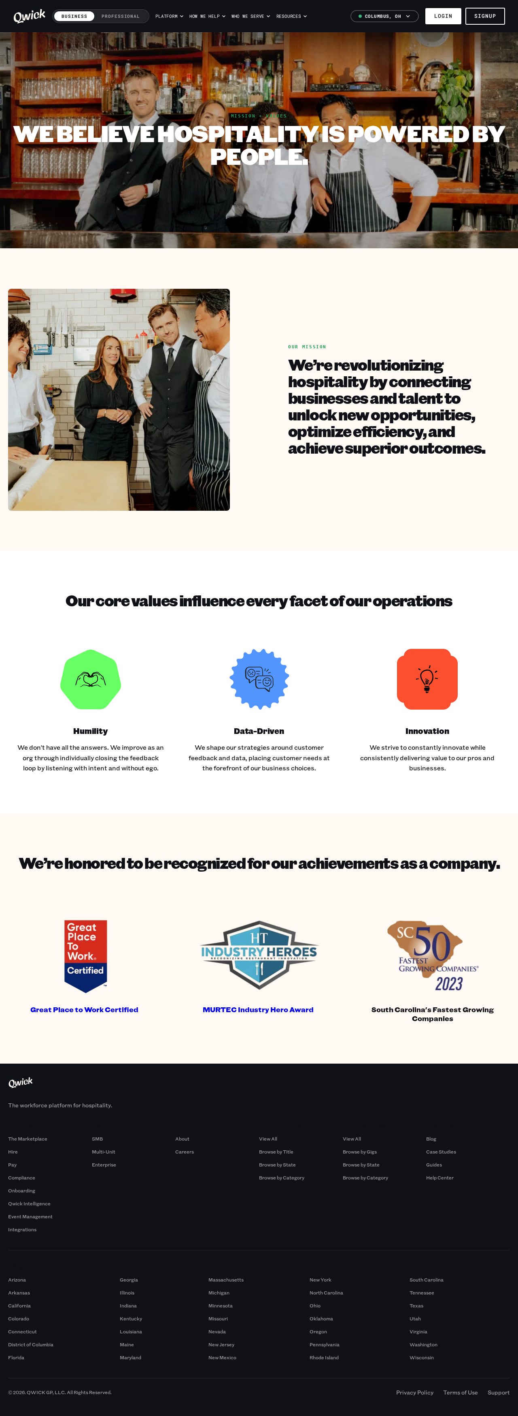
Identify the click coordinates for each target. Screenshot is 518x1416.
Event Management (30, 1216)
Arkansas (19, 1292)
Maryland (130, 1357)
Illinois (127, 1292)
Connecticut (22, 1331)
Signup (485, 15)
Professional (121, 16)
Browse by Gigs (360, 1151)
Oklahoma (321, 1318)
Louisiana (131, 1331)
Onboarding (21, 1190)
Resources (288, 16)
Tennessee (422, 1292)
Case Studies (441, 1151)
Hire (13, 1151)
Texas (416, 1305)
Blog (431, 1138)
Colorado (18, 1318)
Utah (415, 1318)
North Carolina (326, 1292)
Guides (434, 1164)
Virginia (418, 1331)
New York (320, 1279)
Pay (12, 1164)
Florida (16, 1357)
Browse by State (277, 1164)
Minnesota (220, 1305)
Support (499, 1392)
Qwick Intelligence (29, 1203)
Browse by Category (281, 1177)
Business (74, 16)
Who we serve (247, 16)
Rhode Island (324, 1357)
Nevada (217, 1331)
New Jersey (221, 1344)
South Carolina (427, 1279)
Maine (127, 1344)
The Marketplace (27, 1138)
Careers (184, 1151)
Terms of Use (460, 1392)
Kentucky (131, 1318)
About (182, 1138)
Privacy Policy (414, 1392)
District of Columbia (30, 1344)
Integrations (22, 1229)
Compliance (21, 1177)
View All (268, 1138)
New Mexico (222, 1357)
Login (443, 15)
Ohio (315, 1305)
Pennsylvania (325, 1344)
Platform (166, 16)
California (19, 1305)
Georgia (129, 1279)
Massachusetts (226, 1279)
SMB (97, 1138)
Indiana (128, 1305)
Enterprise (104, 1164)
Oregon (318, 1331)
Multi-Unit (103, 1151)
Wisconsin (422, 1357)
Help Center (440, 1177)
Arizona (17, 1279)
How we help (204, 16)
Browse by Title (276, 1151)
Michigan (218, 1292)
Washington (423, 1344)
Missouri (218, 1318)
